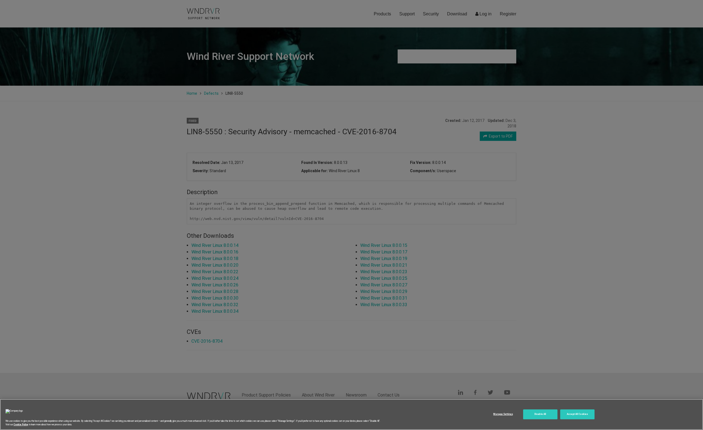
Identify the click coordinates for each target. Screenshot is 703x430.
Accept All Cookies (577, 414)
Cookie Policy (20, 424)
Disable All (540, 414)
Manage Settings (503, 414)
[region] (351, 414)
